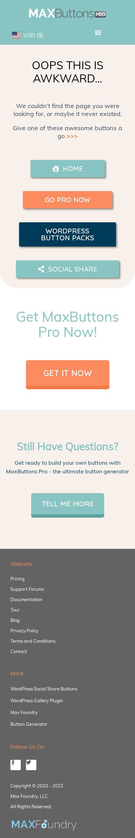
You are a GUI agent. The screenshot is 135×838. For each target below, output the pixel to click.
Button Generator (28, 724)
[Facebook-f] (15, 765)
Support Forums (27, 589)
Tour (15, 610)
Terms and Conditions (32, 641)
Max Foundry (24, 712)
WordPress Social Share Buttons (43, 689)
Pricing (17, 578)
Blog (15, 620)
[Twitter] (31, 765)
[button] (98, 32)
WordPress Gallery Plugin (36, 700)
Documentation (26, 599)
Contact (18, 651)
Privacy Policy (24, 630)
